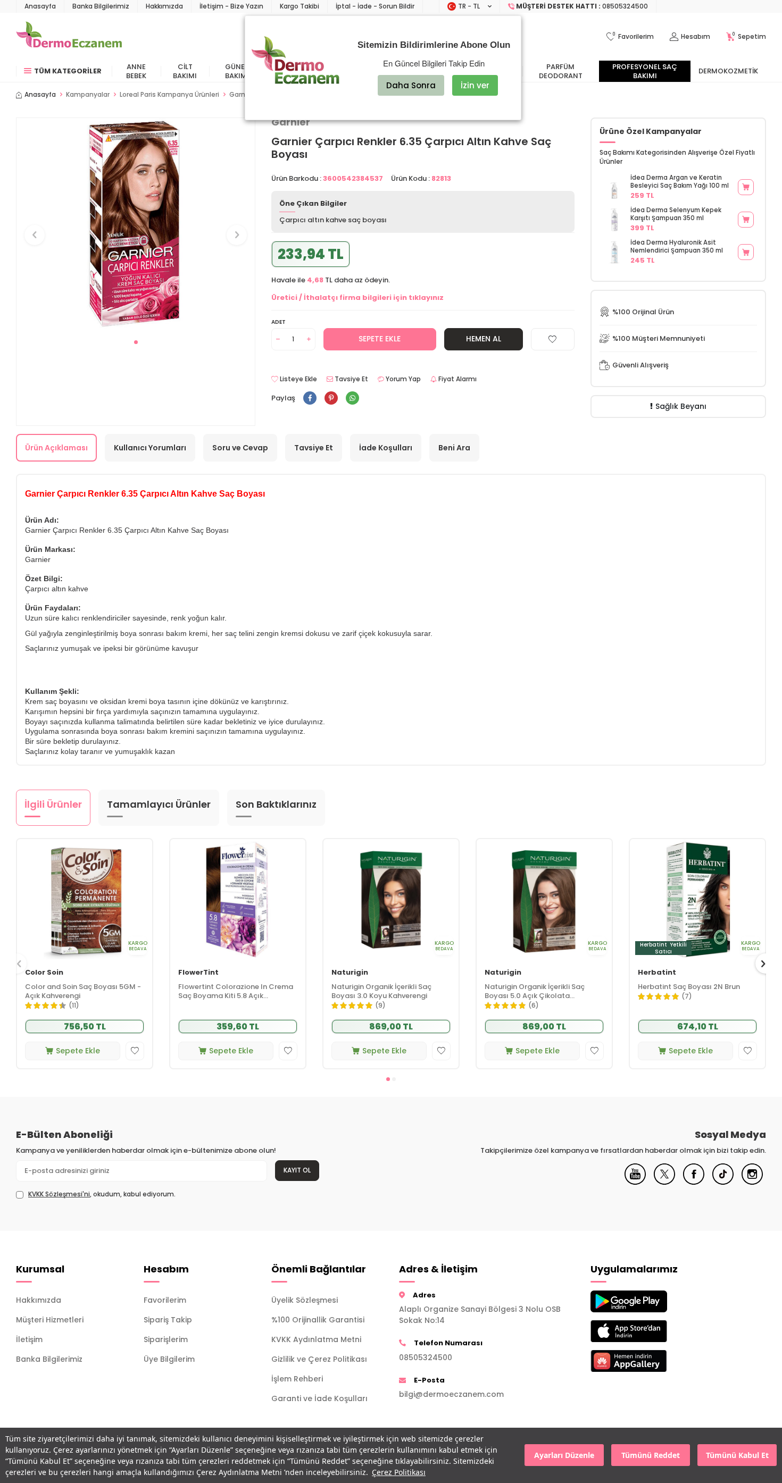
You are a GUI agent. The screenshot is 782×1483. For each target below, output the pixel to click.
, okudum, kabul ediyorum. (102, 1194)
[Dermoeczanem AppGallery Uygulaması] (646, 1361)
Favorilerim (165, 1300)
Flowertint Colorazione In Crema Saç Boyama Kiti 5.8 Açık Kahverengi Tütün (235, 992)
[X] (664, 1182)
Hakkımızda (164, 6)
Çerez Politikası (399, 1472)
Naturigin (349, 972)
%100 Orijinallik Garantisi (317, 1319)
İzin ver (475, 85)
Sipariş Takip (168, 1319)
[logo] (69, 37)
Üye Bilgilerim (169, 1359)
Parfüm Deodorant (561, 71)
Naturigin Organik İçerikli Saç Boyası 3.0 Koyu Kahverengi (381, 992)
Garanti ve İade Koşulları (319, 1398)
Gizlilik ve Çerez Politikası (319, 1359)
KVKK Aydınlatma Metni (316, 1339)
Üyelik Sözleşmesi (304, 1300)
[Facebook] (693, 1182)
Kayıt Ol (297, 1170)
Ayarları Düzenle (564, 1456)
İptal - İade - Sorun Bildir (375, 6)
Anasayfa (40, 6)
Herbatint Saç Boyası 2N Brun (689, 987)
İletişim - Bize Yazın (231, 6)
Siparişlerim (166, 1339)
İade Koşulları (385, 447)
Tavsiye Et (350, 379)
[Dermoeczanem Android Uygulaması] (646, 1301)
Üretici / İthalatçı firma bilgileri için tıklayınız (357, 297)
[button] (136, 342)
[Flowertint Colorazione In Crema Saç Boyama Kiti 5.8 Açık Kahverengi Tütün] (237, 900)
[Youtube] (635, 1182)
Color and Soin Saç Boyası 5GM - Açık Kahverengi (83, 992)
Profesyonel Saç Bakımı (644, 71)
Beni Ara (454, 447)
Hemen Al (483, 338)
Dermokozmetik (728, 71)
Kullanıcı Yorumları (150, 447)
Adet (278, 322)
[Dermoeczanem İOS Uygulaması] (646, 1331)
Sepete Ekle (380, 338)
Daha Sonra (411, 85)
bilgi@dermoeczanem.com (451, 1394)
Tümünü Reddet (650, 1456)
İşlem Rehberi (297, 1378)
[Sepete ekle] (746, 187)
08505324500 (425, 1357)
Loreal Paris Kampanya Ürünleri (169, 94)
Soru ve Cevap (240, 447)
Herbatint (657, 972)
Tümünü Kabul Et (737, 1456)
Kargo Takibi (299, 6)
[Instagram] (752, 1182)
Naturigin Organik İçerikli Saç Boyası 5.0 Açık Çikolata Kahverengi (535, 992)
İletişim (29, 1339)
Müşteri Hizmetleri (50, 1319)
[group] (135, 225)
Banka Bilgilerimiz (100, 6)
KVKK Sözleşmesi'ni (59, 1194)
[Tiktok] (723, 1182)
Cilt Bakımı (185, 71)
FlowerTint (198, 972)
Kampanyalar (88, 94)
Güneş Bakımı (237, 71)
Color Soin (44, 972)
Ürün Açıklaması (56, 447)
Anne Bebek (136, 71)
